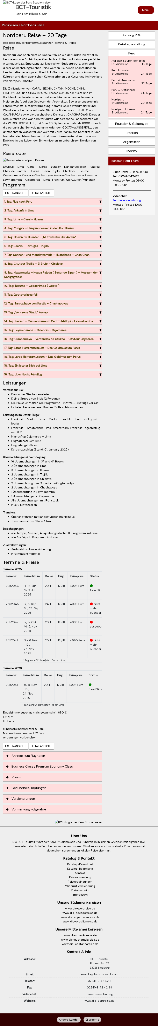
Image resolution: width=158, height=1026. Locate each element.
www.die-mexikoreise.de (80, 935)
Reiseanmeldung (80, 877)
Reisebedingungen (80, 881)
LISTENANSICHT (15, 193)
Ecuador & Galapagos (131, 123)
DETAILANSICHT (41, 193)
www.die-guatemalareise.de (80, 939)
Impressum (80, 894)
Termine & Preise (64, 43)
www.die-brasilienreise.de (80, 921)
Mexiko (132, 151)
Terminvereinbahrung (127, 200)
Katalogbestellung (131, 44)
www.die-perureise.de (80, 908)
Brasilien (132, 133)
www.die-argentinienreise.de (80, 917)
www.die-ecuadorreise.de (80, 913)
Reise (6, 43)
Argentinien (131, 142)
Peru (132, 82)
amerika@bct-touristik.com (99, 974)
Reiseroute (17, 43)
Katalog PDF (132, 35)
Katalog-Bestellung (80, 868)
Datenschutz (80, 890)
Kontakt (80, 873)
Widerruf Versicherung (80, 886)
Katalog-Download (80, 864)
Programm (31, 43)
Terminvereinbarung (99, 994)
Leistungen (46, 43)
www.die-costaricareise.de (80, 944)
